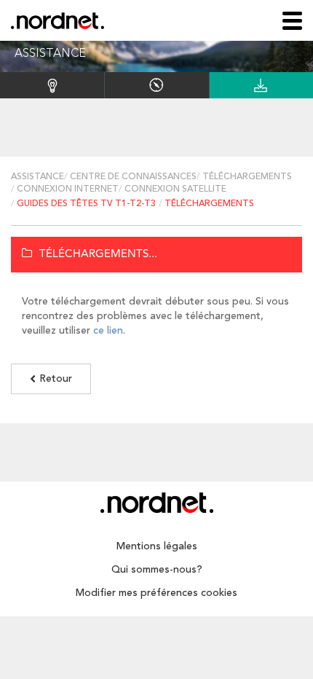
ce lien (108, 331)
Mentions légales (156, 546)
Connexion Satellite (175, 189)
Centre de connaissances (133, 177)
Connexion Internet (68, 189)
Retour (55, 379)
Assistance (37, 177)
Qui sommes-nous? (156, 570)
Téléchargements (247, 177)
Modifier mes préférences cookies (156, 593)
